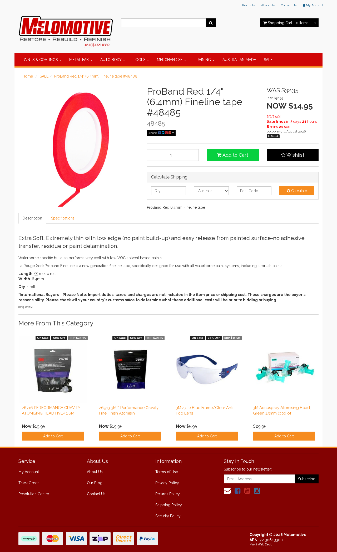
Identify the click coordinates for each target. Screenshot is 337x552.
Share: (153, 133)
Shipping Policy (168, 505)
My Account (28, 472)
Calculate (298, 191)
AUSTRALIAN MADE (239, 60)
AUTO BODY (111, 60)
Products (248, 5)
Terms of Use (166, 472)
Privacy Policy (167, 483)
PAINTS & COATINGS (40, 60)
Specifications (63, 218)
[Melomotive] (65, 30)
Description (32, 218)
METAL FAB (79, 60)
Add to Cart (234, 155)
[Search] (211, 22)
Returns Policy (167, 494)
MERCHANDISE (170, 60)
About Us (268, 5)
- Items (288, 23)
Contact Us (288, 5)
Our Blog (94, 483)
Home (27, 76)
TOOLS (139, 60)
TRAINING (203, 60)
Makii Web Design (262, 544)
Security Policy (168, 516)
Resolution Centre (33, 494)
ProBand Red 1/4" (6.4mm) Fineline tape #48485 (95, 76)
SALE (268, 60)
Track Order (28, 483)
